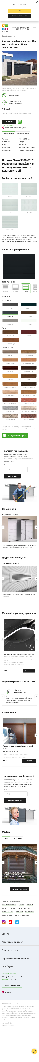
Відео (20, 838)
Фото (13, 838)
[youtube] (10, 922)
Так (19, 11)
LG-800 (32, 147)
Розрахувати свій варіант (16, 436)
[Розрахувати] (20, 122)
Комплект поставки (23, 133)
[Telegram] (17, 922)
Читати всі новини (19, 889)
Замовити (9, 122)
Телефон (6, 465)
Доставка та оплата (9, 125)
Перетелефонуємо (12, 985)
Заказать (29, 761)
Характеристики (9, 133)
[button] (36, 527)
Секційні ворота (7, 36)
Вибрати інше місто (19, 16)
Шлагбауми (7, 966)
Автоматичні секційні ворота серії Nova (18, 747)
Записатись (12, 476)
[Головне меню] (34, 28)
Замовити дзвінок (15, 800)
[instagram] (4, 922)
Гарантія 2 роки (13, 95)
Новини (6, 838)
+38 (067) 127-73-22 (22, 29)
